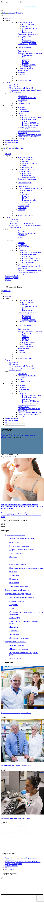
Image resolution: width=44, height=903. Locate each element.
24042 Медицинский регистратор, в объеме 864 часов (15, 818)
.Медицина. (13, 605)
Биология (21, 74)
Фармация (13, 572)
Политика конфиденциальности (29, 135)
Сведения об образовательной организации (21, 858)
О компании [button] (9, 105)
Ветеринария (14, 575)
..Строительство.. (15, 658)
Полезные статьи (24, 103)
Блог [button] (7, 94)
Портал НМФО (23, 129)
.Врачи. (12, 608)
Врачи (11, 561)
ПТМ (24, 57)
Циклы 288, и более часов (31, 117)
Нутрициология (28, 24)
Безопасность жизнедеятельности (30, 53)
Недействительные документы (29, 120)
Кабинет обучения (11, 142)
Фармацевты (14, 583)
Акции (20, 113)
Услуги (7, 82)
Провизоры (13, 579)
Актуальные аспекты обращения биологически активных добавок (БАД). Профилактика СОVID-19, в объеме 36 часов (22, 506)
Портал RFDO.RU (11, 140)
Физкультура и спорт (29, 28)
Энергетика (22, 72)
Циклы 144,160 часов (30, 125)
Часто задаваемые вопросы (28, 137)
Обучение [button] (8, 20)
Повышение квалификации (15, 535)
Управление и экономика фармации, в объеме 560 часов (16, 713)
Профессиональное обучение (15, 642)
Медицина (13, 557)
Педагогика (26, 38)
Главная (8, 18)
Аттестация (13, 84)
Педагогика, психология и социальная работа (26, 568)
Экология (25, 59)
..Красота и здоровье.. (17, 645)
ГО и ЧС (25, 63)
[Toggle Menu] (2, 15)
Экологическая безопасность (19, 546)
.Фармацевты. (14, 634)
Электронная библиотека (27, 127)
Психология (26, 40)
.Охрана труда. (14, 618)
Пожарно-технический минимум (17, 590)
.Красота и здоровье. (16, 601)
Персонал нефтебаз (29, 65)
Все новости (22, 96)
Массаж (25, 26)
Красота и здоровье (25, 22)
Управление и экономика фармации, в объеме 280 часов (16, 765)
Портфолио (13, 86)
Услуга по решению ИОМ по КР (21, 88)
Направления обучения (13, 864)
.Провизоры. (14, 631)
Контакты (21, 107)
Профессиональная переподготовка (22, 435)
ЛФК (24, 30)
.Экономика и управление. (19, 638)
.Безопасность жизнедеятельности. (22, 597)
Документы (22, 115)
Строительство (23, 51)
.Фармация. (5, 437)
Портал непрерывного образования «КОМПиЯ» (22, 862)
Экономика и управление (27, 44)
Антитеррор (26, 67)
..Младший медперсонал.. (18, 649)
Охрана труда (27, 55)
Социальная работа (29, 42)
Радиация (25, 61)
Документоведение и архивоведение (25, 69)
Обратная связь (23, 111)
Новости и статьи (11, 866)
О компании (22, 109)
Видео (20, 102)
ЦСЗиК (8, 144)
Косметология (27, 32)
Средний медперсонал (17, 564)
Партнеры (21, 138)
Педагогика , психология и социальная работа (28, 35)
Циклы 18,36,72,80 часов (31, 123)
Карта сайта (9, 869)
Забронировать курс (25, 80)
